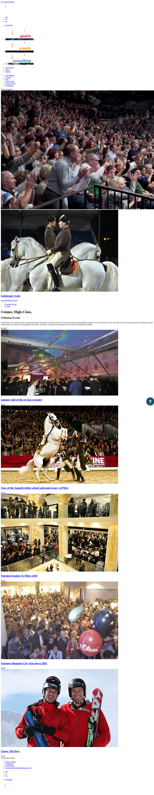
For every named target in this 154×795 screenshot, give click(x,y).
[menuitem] (6, 17)
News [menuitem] (7, 70)
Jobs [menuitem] (7, 79)
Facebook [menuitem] (8, 25)
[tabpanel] (77, 543)
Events (7, 306)
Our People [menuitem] (9, 68)
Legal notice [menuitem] (9, 81)
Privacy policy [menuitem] (10, 83)
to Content (4, 2)
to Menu (11, 2)
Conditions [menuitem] (9, 85)
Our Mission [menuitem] (9, 75)
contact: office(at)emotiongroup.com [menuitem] (18, 768)
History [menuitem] (8, 72)
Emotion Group (11, 304)
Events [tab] (4, 328)
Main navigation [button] (7, 89)
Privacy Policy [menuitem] (10, 762)
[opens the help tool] (150, 401)
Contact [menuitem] (8, 77)
